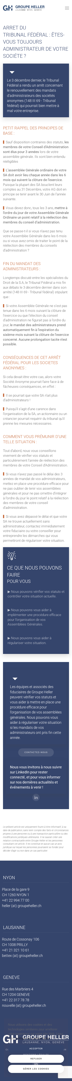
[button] (67, 8)
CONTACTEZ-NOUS (36, 752)
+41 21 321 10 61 (15, 950)
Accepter (36, 1048)
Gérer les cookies (36, 1068)
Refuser (36, 1058)
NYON (9, 877)
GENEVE (11, 977)
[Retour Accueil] (24, 8)
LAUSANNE (14, 927)
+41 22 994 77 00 (15, 900)
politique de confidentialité (32, 1038)
